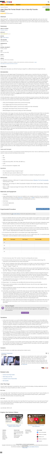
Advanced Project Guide (18, 435)
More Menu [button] (49, 7)
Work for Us (4, 436)
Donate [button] (47, 4)
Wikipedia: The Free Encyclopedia (40, 180)
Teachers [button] (18, 4)
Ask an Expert (16, 437)
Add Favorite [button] (43, 7)
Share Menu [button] (47, 7)
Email (46, 7)
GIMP (33, 197)
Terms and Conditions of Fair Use (33, 446)
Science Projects (4, 7)
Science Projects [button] (10, 4)
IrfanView (20, 197)
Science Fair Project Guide (9, 374)
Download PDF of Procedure (43, 208)
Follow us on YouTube (42, 434)
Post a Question (25, 312)
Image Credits (4, 437)
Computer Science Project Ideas (10, 378)
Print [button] (44, 7)
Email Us (40, 441)
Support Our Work (28, 431)
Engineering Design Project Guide (18, 433)
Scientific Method (5, 37)
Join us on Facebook (42, 432)
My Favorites (5, 380)
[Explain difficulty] (5, 33)
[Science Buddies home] (6, 2)
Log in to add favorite (46, 353)
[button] (48, 2)
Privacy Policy (25, 447)
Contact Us (4, 435)
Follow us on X (41, 436)
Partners (3, 434)
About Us (4, 431)
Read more (24, 364)
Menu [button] (2, 4)
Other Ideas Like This (7, 376)
